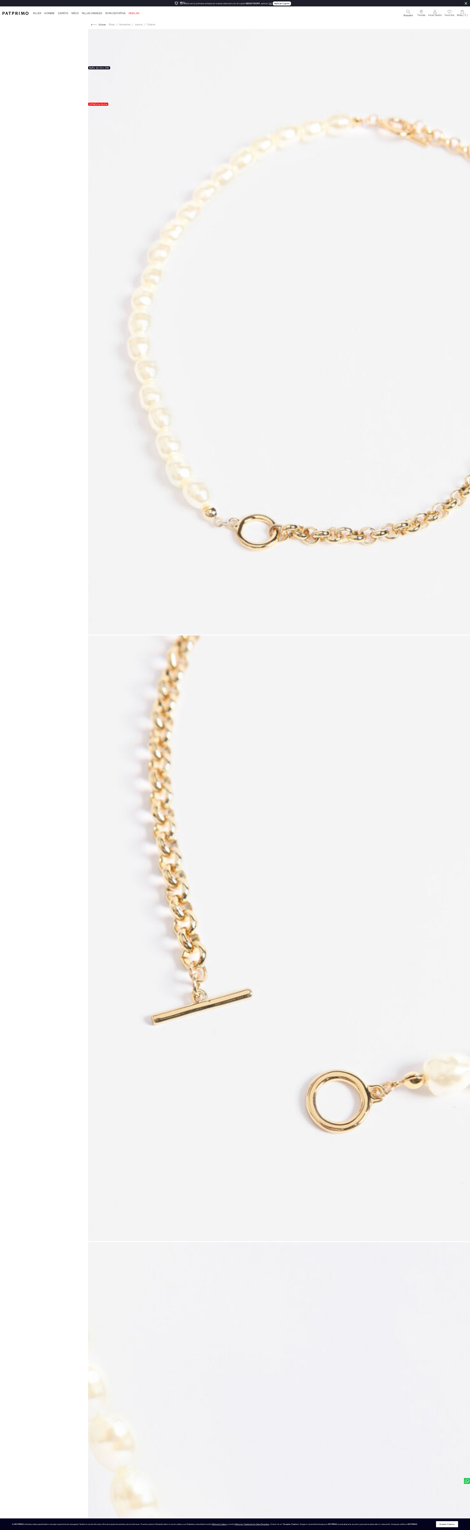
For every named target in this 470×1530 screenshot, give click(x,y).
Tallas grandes (92, 13)
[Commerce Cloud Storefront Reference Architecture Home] (15, 13)
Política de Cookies (219, 1524)
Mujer (37, 13)
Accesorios (124, 24)
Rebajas (134, 13)
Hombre (49, 13)
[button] (421, 13)
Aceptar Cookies (447, 1524)
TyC (270, 3)
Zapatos (63, 13)
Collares (151, 24)
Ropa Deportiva (115, 13)
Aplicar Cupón (282, 3)
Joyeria (138, 24)
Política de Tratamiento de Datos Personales (252, 1524)
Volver (102, 24)
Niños (75, 13)
